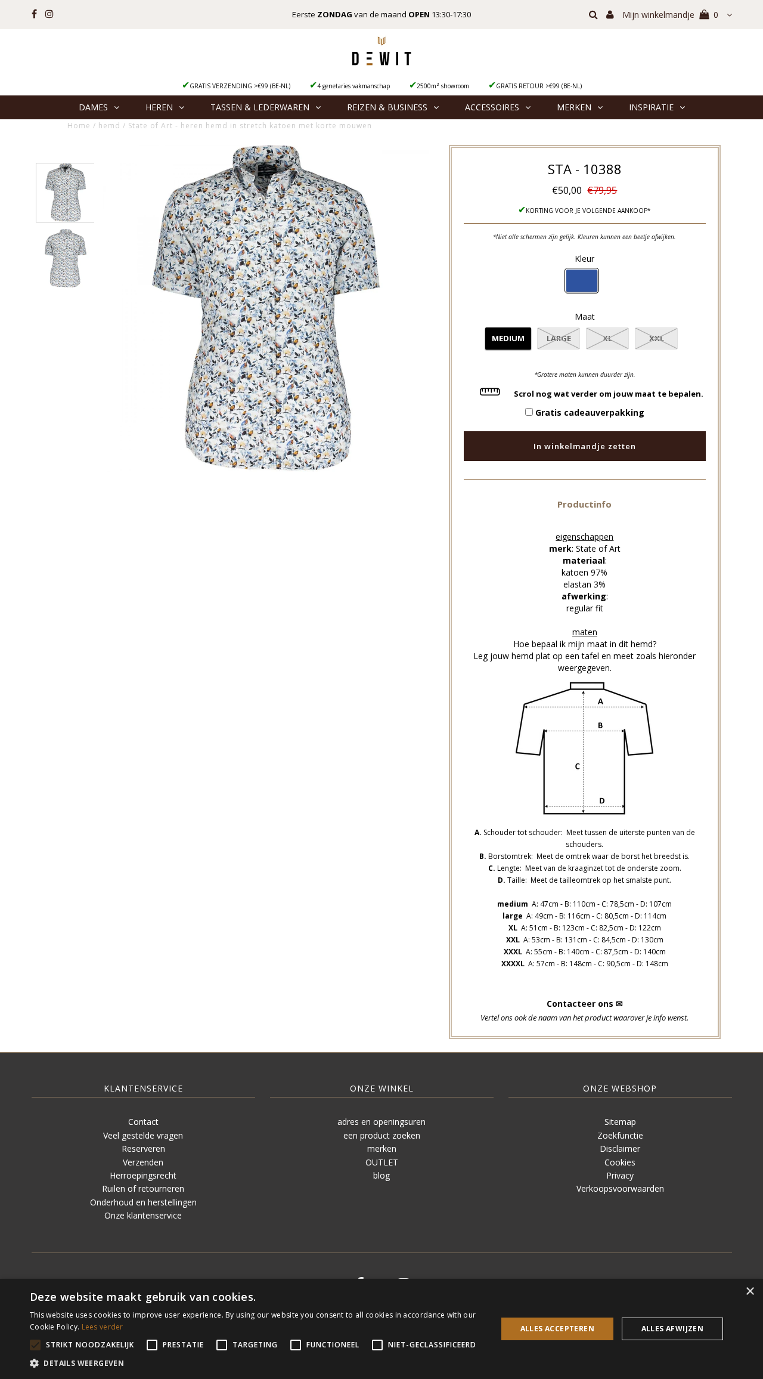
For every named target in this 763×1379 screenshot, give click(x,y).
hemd (109, 125)
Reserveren (143, 1148)
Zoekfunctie (620, 1135)
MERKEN (574, 107)
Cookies (619, 1162)
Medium (508, 338)
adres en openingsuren (381, 1121)
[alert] (381, 1329)
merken (381, 1148)
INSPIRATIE (651, 107)
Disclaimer (620, 1148)
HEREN (159, 107)
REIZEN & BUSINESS (387, 107)
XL (607, 338)
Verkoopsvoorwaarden (620, 1188)
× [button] (749, 1291)
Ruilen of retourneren (143, 1188)
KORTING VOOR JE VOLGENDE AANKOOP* (588, 210)
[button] (584, 503)
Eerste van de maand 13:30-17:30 (381, 14)
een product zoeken (381, 1135)
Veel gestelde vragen (143, 1135)
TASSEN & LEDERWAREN (259, 107)
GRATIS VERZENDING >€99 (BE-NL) (240, 86)
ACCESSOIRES (492, 107)
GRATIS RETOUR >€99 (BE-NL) (539, 86)
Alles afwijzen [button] (672, 1329)
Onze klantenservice (143, 1215)
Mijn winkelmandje (670, 14)
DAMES (93, 107)
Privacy (620, 1175)
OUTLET (381, 1162)
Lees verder (102, 1327)
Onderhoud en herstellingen (143, 1202)
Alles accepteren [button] (557, 1329)
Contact (143, 1121)
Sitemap (620, 1121)
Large (559, 338)
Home (79, 125)
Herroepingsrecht (143, 1175)
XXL (656, 338)
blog (381, 1175)
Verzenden (143, 1162)
